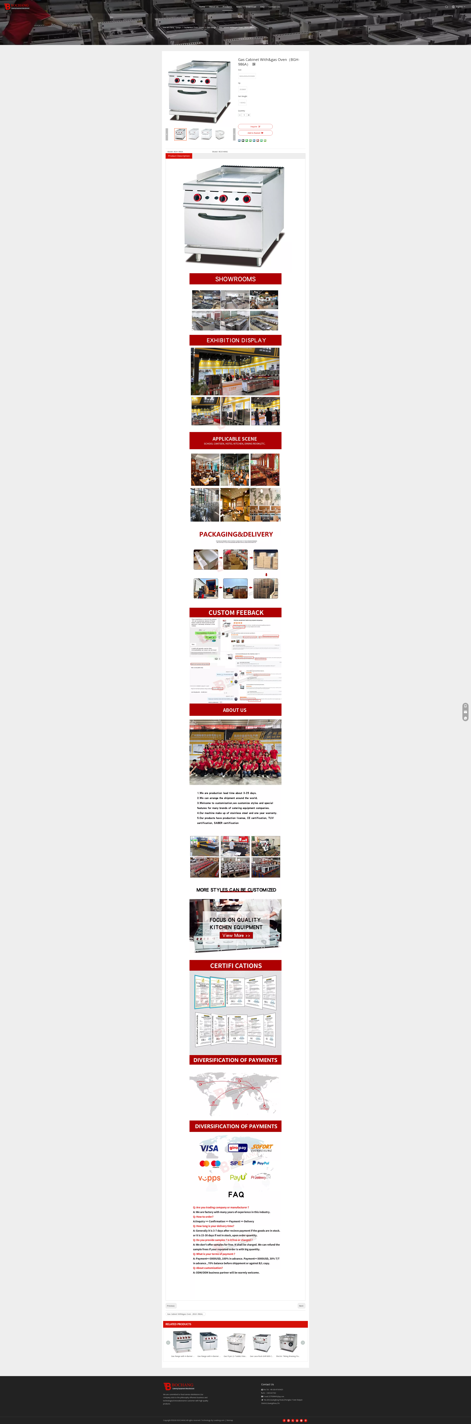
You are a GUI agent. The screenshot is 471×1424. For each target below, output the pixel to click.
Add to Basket (254, 133)
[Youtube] (297, 1420)
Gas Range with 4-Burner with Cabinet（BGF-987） (209, 1356)
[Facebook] (284, 1420)
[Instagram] (301, 1420)
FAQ (262, 6)
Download (251, 6)
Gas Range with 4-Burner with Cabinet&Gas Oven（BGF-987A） (183, 1356)
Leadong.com (219, 1420)
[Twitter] (292, 1420)
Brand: (215, 151)
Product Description (179, 155)
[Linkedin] (288, 1420)
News (239, 6)
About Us (214, 6)
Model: (170, 151)
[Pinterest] (305, 1420)
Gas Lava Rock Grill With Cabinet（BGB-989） (262, 1356)
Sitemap (229, 1420)
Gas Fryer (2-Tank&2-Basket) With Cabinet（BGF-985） (236, 1356)
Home (202, 6)
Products (227, 6)
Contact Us (274, 6)
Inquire (253, 126)
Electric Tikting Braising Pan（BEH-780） (288, 1356)
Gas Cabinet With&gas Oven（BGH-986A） (185, 1314)
